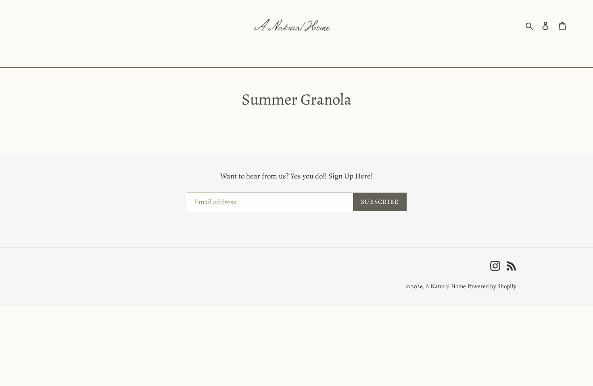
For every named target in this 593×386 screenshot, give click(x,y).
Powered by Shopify (492, 286)
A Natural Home (446, 286)
